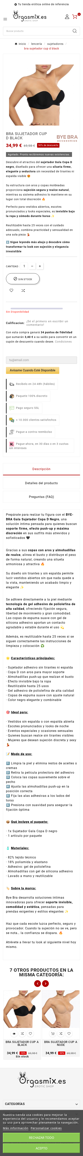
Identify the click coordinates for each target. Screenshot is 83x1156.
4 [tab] (43, 124)
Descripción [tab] (41, 469)
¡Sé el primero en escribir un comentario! (47, 323)
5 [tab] (47, 124)
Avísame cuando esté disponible (32, 370)
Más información (15, 1128)
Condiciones (63, 341)
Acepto (41, 1148)
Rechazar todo (41, 1138)
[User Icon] (67, 16)
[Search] (75, 31)
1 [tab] (32, 124)
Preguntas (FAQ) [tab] (41, 497)
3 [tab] (40, 124)
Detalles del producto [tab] (41, 483)
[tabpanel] (41, 97)
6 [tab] (51, 124)
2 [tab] (36, 124)
